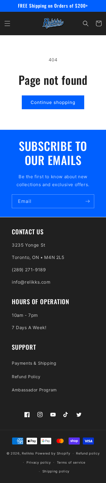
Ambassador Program (34, 389)
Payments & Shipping (34, 363)
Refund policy (88, 453)
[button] (7, 23)
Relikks (28, 453)
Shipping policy (56, 471)
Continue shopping (53, 102)
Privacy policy (38, 462)
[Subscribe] (87, 201)
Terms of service (71, 462)
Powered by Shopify (52, 453)
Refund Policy (26, 376)
